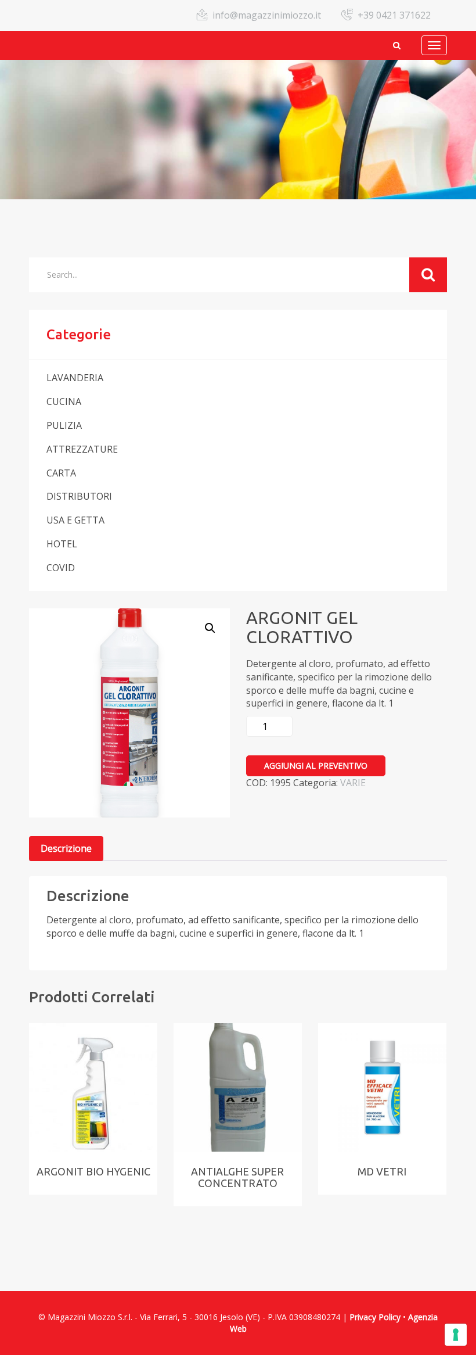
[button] (210, 628)
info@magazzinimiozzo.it (266, 15)
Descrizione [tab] (66, 848)
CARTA (61, 473)
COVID (60, 567)
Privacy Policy (375, 1316)
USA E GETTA (75, 520)
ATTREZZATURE (82, 449)
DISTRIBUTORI (79, 496)
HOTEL (61, 543)
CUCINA (63, 401)
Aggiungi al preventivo (315, 765)
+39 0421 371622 (394, 15)
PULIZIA (64, 425)
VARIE (353, 782)
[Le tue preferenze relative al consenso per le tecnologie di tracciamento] (456, 1335)
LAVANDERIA (74, 377)
